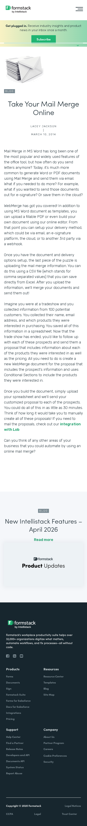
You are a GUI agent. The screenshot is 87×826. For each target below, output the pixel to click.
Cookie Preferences (55, 755)
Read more (43, 540)
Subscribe (44, 39)
